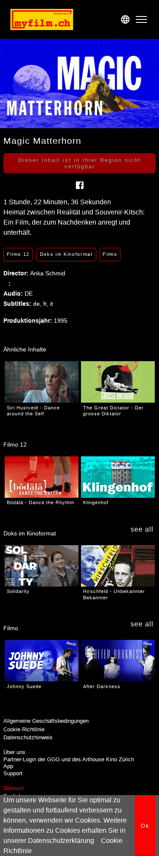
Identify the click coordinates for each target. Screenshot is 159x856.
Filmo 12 (18, 254)
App (8, 766)
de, (38, 303)
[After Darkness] (118, 660)
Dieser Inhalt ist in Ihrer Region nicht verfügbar (79, 163)
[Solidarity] (41, 566)
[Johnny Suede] (41, 660)
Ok (145, 826)
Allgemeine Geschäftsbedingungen (46, 721)
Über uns (14, 752)
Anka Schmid (47, 273)
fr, (46, 303)
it (51, 303)
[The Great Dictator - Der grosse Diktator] (118, 382)
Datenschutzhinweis (28, 737)
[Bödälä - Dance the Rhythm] (41, 477)
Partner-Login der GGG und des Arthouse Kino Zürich (68, 759)
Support (12, 773)
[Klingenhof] (118, 477)
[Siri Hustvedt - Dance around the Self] (41, 382)
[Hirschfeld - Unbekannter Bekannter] (118, 566)
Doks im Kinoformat (66, 254)
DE (29, 293)
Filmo (110, 254)
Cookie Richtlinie (24, 729)
